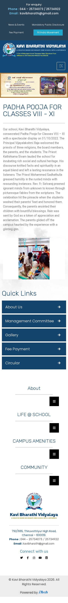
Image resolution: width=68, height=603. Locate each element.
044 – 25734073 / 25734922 (40, 9)
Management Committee (29, 321)
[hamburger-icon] (61, 66)
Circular (12, 363)
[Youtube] (40, 557)
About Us (13, 307)
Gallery (11, 335)
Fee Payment (17, 349)
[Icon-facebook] (27, 557)
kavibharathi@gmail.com (39, 13)
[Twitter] (21, 557)
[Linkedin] (46, 557)
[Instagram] (34, 557)
